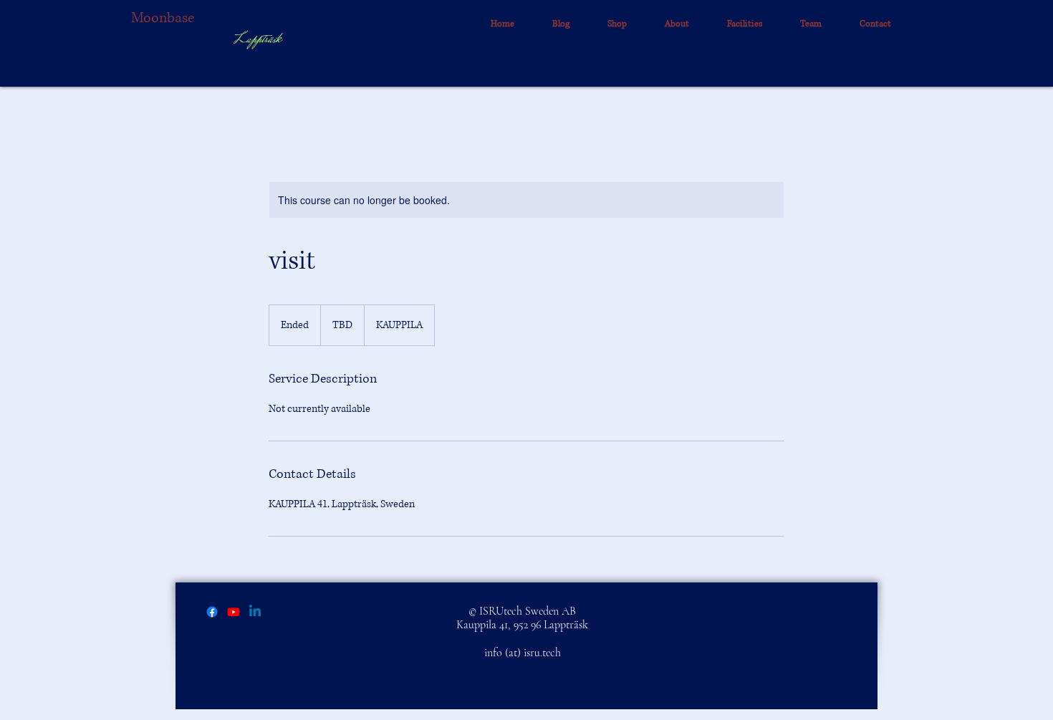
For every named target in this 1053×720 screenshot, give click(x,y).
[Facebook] (212, 612)
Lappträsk (257, 40)
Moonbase (162, 18)
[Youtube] (233, 612)
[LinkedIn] (255, 612)
